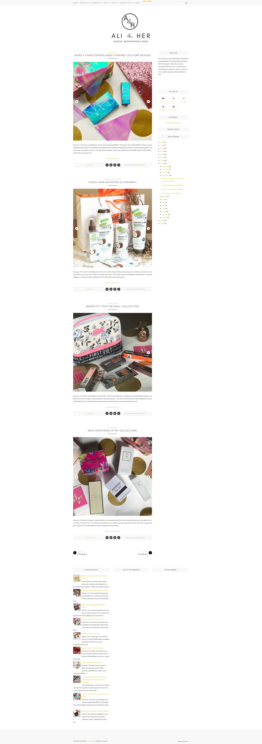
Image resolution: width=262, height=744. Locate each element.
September (165, 175)
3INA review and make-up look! (92, 662)
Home (75, 3)
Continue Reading (112, 158)
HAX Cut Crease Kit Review (91, 633)
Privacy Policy (126, 3)
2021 (162, 151)
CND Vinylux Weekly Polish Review (93, 619)
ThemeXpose (90, 741)
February (165, 214)
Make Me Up (84, 3)
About (137, 3)
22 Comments (90, 165)
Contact (114, 3)
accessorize (112, 427)
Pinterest (173, 101)
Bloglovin (163, 101)
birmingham (112, 52)
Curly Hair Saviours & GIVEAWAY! (112, 182)
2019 (162, 157)
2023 (162, 145)
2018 (162, 160)
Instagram (173, 110)
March (164, 211)
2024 (162, 142)
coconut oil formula (112, 179)
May (163, 205)
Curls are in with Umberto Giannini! (93, 648)
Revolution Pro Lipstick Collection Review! (95, 711)
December (165, 166)
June (163, 202)
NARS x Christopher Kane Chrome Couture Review (112, 55)
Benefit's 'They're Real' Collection (112, 306)
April (163, 208)
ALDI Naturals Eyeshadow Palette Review (95, 590)
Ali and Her (142, 165)
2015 (162, 223)
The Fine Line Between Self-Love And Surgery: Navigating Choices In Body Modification (94, 679)
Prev (76, 101)
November (165, 169)
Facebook (183, 101)
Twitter (163, 110)
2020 (162, 154)
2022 (162, 148)
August (164, 196)
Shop (106, 3)
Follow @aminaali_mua (173, 123)
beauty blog (112, 303)
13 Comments (90, 537)
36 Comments (90, 289)
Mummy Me (96, 3)
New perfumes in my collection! (112, 430)
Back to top (182, 741)
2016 (162, 220)
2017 (162, 163)
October (165, 172)
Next (148, 101)
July (163, 199)
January (164, 217)
